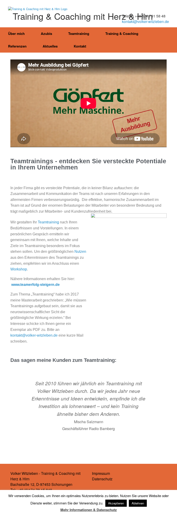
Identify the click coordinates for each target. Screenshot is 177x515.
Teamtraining (78, 33)
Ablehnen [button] (138, 503)
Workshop (18, 269)
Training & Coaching (121, 33)
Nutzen (80, 251)
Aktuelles (50, 46)
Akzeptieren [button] (116, 503)
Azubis (46, 33)
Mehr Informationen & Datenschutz (88, 509)
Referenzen (17, 46)
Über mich (16, 33)
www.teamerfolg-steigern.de (35, 285)
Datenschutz (102, 478)
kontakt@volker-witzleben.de (145, 21)
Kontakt (80, 46)
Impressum (101, 473)
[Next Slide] (105, 447)
